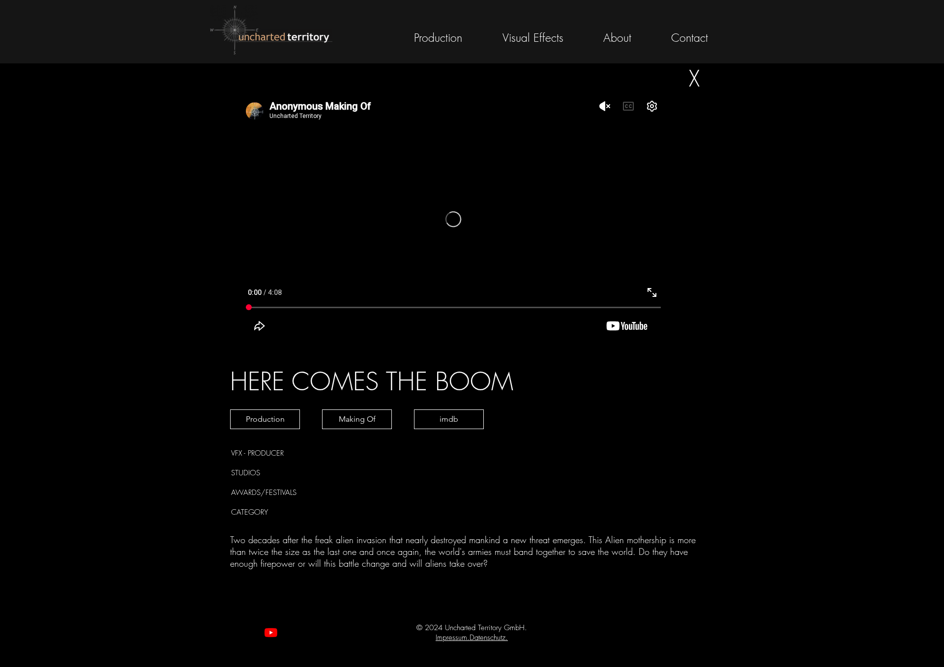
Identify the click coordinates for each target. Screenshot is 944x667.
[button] (449, 419)
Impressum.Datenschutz (470, 637)
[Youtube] (271, 632)
